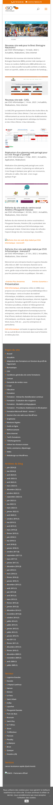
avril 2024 (10, 475)
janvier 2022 (11, 511)
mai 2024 (10, 471)
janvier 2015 (11, 606)
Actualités (9, 52)
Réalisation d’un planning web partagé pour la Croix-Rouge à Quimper (26, 153)
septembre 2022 (13, 497)
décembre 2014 (13, 610)
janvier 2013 (11, 628)
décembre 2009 (13, 654)
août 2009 (10, 661)
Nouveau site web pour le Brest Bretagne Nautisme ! (25, 46)
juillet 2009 (11, 665)
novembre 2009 (13, 658)
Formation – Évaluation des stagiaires (21, 400)
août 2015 (10, 588)
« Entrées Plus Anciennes (15, 281)
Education (11, 389)
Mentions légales (13, 422)
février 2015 (11, 603)
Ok (26, 801)
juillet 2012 (11, 632)
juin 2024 (10, 467)
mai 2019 (10, 522)
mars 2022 (11, 508)
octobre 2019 (12, 519)
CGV (8, 371)
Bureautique (12, 367)
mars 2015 (11, 599)
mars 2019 (11, 530)
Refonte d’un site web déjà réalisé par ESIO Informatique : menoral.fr (26, 250)
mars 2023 (11, 486)
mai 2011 (10, 639)
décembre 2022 (13, 489)
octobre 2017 (12, 551)
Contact (10, 378)
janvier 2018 (11, 548)
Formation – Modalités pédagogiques (21, 404)
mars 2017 (11, 559)
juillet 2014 (11, 621)
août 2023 (10, 478)
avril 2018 (10, 544)
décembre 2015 (13, 584)
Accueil (9, 354)
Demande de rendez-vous (17, 382)
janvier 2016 (11, 581)
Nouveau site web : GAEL (17, 99)
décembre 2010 (13, 647)
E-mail (9, 386)
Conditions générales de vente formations (23, 375)
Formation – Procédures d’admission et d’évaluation (27, 408)
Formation (11, 393)
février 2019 (11, 533)
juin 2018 (10, 537)
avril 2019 (10, 526)
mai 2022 (10, 504)
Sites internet (31, 52)
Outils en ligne (12, 426)
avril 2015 (10, 595)
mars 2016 (11, 573)
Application (9, 160)
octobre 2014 (12, 617)
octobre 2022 (12, 493)
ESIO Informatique (16, 50)
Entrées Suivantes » (40, 281)
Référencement (13, 430)
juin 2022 (10, 500)
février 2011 (11, 643)
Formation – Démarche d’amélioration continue (25, 397)
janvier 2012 (11, 636)
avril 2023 (10, 482)
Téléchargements (14, 441)
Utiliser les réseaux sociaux (17, 444)
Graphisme (11, 419)
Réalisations (19, 52)
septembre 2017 (13, 555)
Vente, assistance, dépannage (18, 448)
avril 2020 (10, 515)
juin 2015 (10, 592)
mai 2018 (10, 540)
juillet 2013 (11, 625)
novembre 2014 (13, 614)
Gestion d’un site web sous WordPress (22, 415)
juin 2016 (10, 570)
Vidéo (9, 452)
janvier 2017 (11, 562)
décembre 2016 (13, 566)
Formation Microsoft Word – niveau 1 (21, 411)
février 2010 (11, 650)
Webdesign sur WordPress (17, 455)
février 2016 (11, 577)
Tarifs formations (13, 437)
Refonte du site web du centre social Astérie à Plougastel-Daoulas (23, 208)
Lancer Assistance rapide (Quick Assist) (20, 766)
